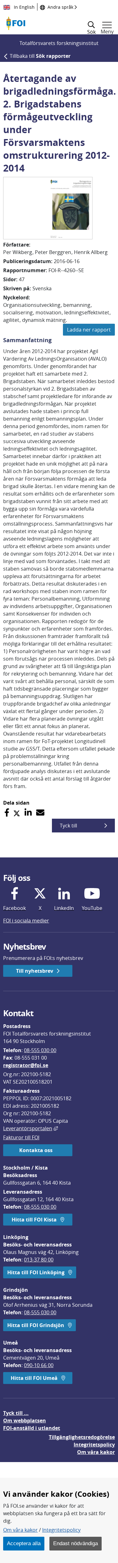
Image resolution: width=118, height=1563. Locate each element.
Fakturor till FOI (21, 1137)
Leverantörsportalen (30, 1128)
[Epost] (40, 812)
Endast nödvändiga (75, 1543)
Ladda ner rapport (89, 329)
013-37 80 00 (38, 1259)
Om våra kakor (20, 1529)
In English (24, 7)
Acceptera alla (24, 1543)
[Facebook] (7, 812)
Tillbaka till (40, 55)
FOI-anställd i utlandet (31, 1428)
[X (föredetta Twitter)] (16, 812)
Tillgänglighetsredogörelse (82, 1437)
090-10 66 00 (38, 1365)
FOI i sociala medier (26, 920)
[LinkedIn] (28, 812)
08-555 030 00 (40, 1050)
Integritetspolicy (61, 1529)
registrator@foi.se (25, 1065)
